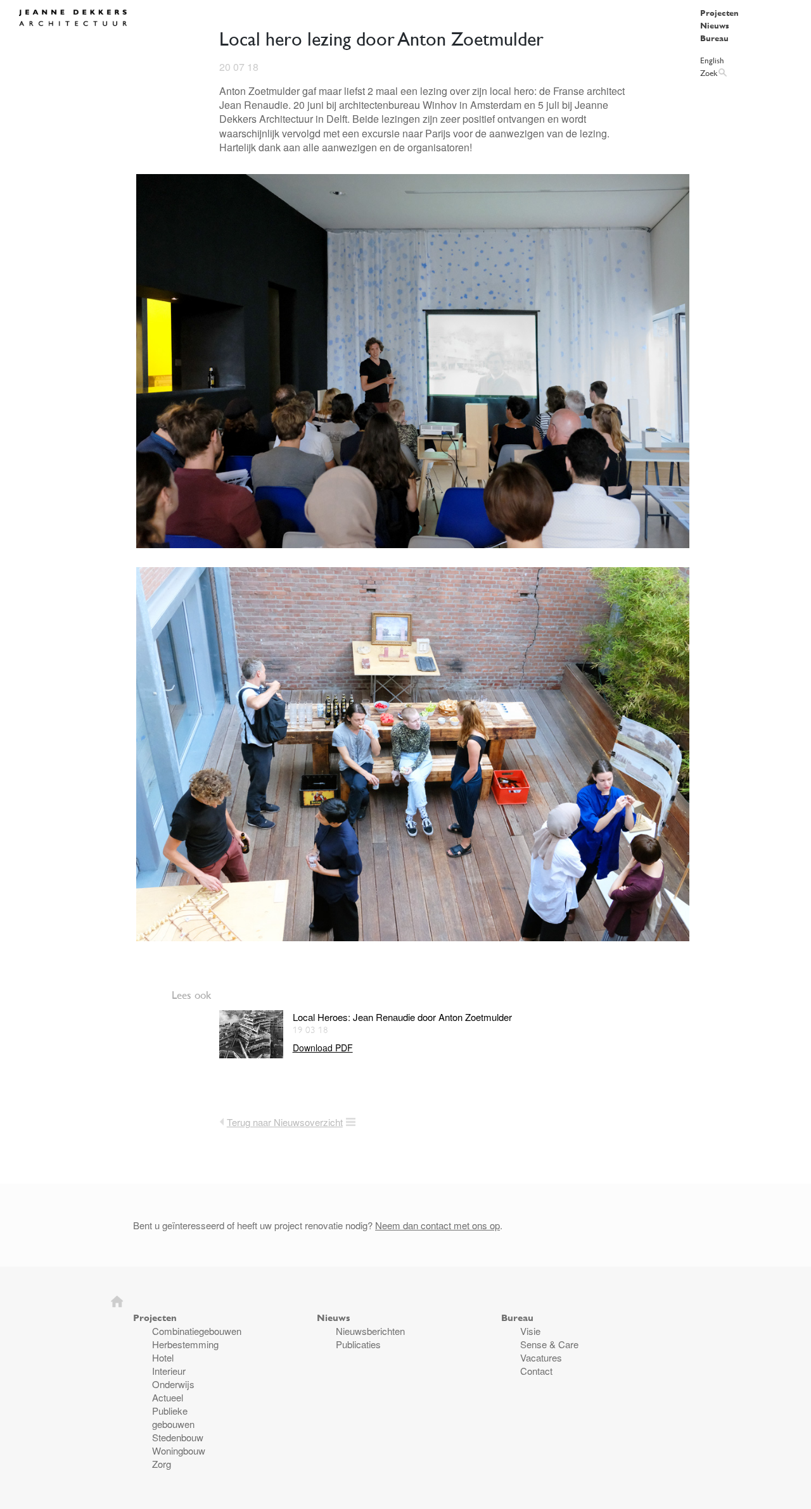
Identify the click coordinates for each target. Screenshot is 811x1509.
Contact (536, 1370)
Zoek (708, 73)
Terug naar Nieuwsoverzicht (285, 1122)
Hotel (163, 1357)
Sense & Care (549, 1344)
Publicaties (358, 1344)
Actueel (167, 1397)
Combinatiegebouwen (196, 1330)
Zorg (161, 1463)
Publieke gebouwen (173, 1417)
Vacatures (541, 1357)
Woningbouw (178, 1450)
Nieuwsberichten (370, 1330)
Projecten (719, 13)
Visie (530, 1330)
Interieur (169, 1370)
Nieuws (714, 25)
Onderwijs (173, 1384)
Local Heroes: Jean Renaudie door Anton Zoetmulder (402, 1017)
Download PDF (323, 1048)
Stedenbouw (177, 1437)
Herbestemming (185, 1344)
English (712, 60)
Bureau (714, 38)
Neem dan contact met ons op (437, 1225)
